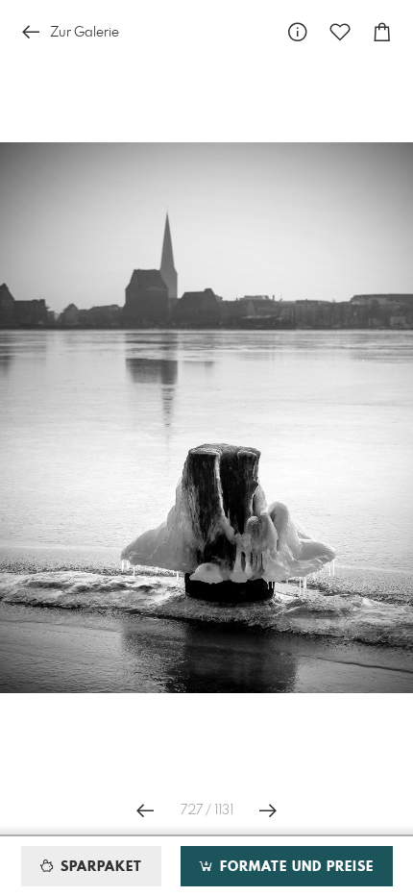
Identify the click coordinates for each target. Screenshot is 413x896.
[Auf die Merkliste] (340, 32)
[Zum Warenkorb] (382, 32)
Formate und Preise (294, 867)
